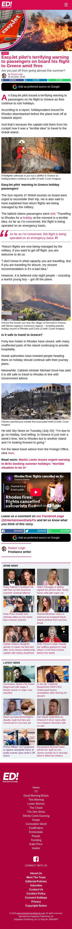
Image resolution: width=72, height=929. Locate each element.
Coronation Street (36, 824)
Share (12, 80)
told (52, 213)
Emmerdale (36, 832)
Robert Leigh (17, 74)
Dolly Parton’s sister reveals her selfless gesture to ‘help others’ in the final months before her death (51, 648)
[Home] (6, 5)
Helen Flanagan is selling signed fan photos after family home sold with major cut (52, 590)
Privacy (36, 901)
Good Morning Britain (36, 795)
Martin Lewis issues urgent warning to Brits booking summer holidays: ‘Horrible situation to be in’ (35, 463)
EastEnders (36, 828)
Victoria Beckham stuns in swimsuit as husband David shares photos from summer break (52, 618)
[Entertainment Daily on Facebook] (36, 859)
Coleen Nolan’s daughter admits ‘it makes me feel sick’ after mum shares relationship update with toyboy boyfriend (19, 648)
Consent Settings (36, 897)
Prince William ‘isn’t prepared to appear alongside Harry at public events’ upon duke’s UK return (19, 751)
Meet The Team (36, 877)
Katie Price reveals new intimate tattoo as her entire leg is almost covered (17, 617)
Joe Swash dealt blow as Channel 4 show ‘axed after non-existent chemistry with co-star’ (51, 721)
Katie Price (36, 844)
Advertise (36, 885)
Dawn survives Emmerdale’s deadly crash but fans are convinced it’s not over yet (18, 719)
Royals (36, 836)
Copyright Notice (36, 905)
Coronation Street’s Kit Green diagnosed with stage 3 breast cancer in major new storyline (18, 688)
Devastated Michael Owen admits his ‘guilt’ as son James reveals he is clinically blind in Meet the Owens (52, 751)
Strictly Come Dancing (36, 815)
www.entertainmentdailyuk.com (31, 913)
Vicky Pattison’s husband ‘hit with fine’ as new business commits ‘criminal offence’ (18, 590)
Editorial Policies (36, 881)
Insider (36, 848)
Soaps (36, 819)
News (5, 53)
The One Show (36, 811)
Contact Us (36, 889)
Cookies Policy (36, 893)
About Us (36, 873)
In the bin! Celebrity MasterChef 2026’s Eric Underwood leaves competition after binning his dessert (52, 690)
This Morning (36, 799)
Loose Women (36, 803)
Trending (36, 840)
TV (36, 791)
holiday (27, 217)
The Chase (36, 807)
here (11, 453)
